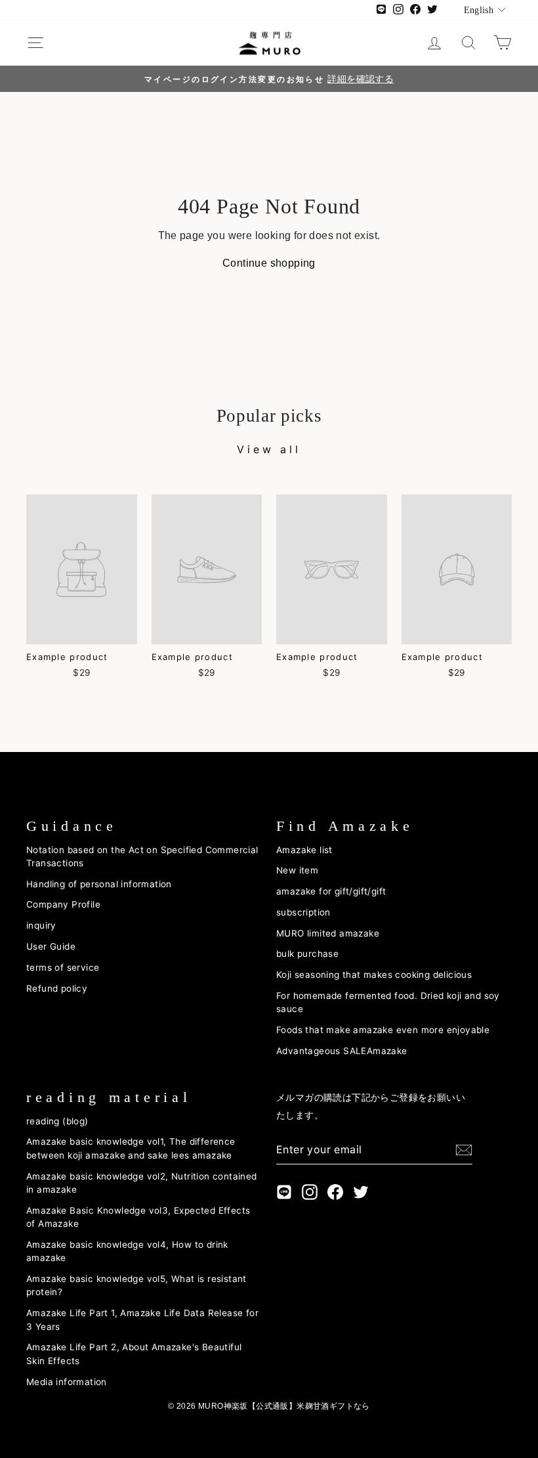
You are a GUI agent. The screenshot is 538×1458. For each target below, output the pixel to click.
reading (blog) (57, 1121)
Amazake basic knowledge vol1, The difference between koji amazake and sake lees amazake (131, 1148)
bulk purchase (307, 953)
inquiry (41, 925)
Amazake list (304, 850)
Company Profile (63, 904)
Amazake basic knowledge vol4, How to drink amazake (127, 1251)
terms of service (62, 967)
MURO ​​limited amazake (327, 933)
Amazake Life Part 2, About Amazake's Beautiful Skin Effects (133, 1353)
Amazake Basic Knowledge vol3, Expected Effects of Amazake (138, 1217)
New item (297, 870)
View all (268, 449)
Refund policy (56, 988)
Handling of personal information (99, 884)
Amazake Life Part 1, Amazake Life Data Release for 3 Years (142, 1319)
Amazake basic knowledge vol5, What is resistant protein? (136, 1285)
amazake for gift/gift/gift (331, 891)
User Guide (50, 946)
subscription (303, 912)
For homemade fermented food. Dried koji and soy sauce (388, 1002)
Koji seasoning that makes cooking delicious (374, 974)
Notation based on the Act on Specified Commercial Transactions (142, 856)
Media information (66, 1382)
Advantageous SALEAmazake (341, 1051)
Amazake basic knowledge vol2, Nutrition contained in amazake (141, 1183)
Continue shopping (269, 263)
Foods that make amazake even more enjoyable (382, 1030)
